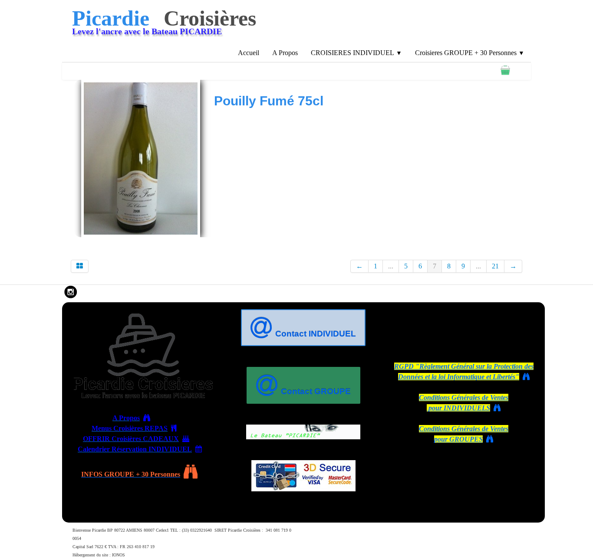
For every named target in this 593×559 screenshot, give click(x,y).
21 (495, 266)
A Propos (285, 52)
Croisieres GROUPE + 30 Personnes (469, 52)
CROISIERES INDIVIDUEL (356, 52)
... (390, 266)
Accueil (248, 52)
